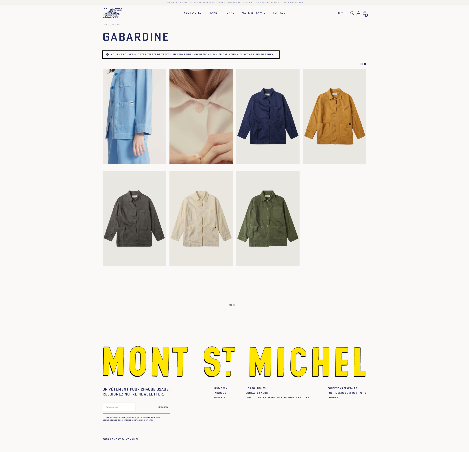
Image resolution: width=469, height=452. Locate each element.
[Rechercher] (352, 13)
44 (263, 159)
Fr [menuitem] (338, 13)
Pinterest (220, 397)
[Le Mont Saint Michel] (113, 13)
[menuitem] (341, 13)
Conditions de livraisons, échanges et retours (277, 397)
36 (245, 159)
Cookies (333, 397)
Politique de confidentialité (347, 393)
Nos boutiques (256, 388)
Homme (229, 13)
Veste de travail (253, 13)
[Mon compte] (358, 13)
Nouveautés (192, 13)
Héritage (278, 13)
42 (325, 159)
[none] (341, 13)
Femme (213, 13)
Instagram (221, 388)
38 (116, 159)
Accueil (106, 25)
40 (120, 159)
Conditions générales (342, 388)
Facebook (220, 393)
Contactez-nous (257, 393)
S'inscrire (163, 407)
